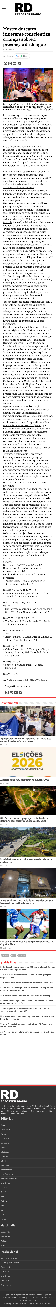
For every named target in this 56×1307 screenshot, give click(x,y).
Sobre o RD (5, 1280)
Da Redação (10, 50)
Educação (5, 1152)
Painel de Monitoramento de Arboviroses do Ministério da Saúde (23, 187)
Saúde (3, 1205)
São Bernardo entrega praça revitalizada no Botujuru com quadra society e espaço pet (24, 819)
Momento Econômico (9, 1178)
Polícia (3, 1196)
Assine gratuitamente (10, 1262)
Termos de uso (7, 1285)
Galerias (4, 1160)
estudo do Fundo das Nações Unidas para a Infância (27, 219)
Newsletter (5, 1183)
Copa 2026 (5, 1129)
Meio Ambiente (7, 1174)
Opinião (4, 1192)
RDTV (3, 1245)
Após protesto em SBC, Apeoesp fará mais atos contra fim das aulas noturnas (25, 740)
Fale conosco (6, 1271)
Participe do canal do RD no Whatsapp (27, 680)
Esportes (4, 1156)
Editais (3, 1147)
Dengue (5, 955)
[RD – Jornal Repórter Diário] (28, 9)
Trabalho (4, 1214)
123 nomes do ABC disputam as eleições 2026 (24, 779)
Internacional (6, 1169)
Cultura (4, 1134)
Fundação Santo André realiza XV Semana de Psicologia (27, 995)
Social (3, 1210)
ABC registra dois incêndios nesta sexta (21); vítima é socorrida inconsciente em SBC (24, 1009)
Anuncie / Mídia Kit (9, 1258)
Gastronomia (6, 1165)
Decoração (5, 1138)
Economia (5, 1143)
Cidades (4, 1125)
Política (4, 1201)
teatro (22, 955)
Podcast (4, 1241)
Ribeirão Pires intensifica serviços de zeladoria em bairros (28, 982)
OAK (13, 955)
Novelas (4, 1187)
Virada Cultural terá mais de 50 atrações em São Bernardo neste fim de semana (26, 902)
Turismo (4, 1219)
